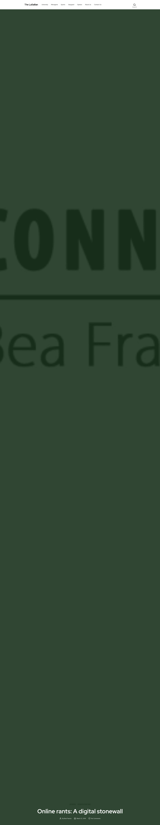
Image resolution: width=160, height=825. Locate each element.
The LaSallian (31, 5)
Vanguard (71, 4)
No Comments (95, 818)
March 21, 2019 (81, 818)
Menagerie (54, 4)
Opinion (79, 4)
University (45, 4)
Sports (63, 4)
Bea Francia (67, 818)
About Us (88, 4)
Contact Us (97, 4)
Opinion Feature (84, 804)
